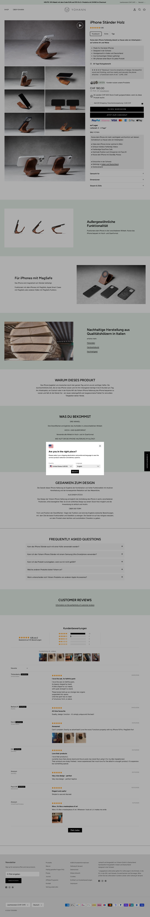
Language (79, 463)
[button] (100, 446)
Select (75, 471)
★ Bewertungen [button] (147, 461)
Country (51, 463)
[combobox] (59, 466)
